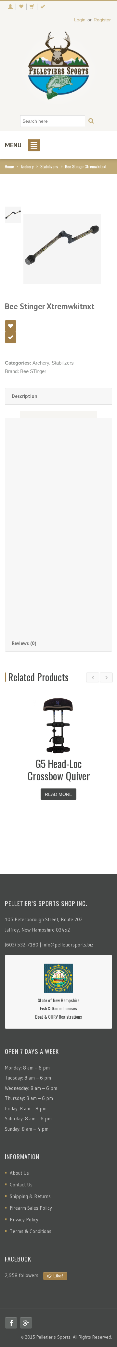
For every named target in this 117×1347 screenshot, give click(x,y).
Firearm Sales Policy (31, 1208)
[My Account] (10, 7)
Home (9, 166)
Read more (58, 794)
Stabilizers (49, 166)
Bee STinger (33, 371)
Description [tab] (24, 396)
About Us (19, 1173)
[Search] (91, 121)
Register (102, 19)
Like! (57, 1275)
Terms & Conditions (30, 1231)
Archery (27, 166)
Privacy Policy (24, 1220)
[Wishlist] (21, 7)
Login (79, 19)
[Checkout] (42, 7)
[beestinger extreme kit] (13, 214)
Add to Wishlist (10, 326)
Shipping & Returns (30, 1196)
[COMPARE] (10, 337)
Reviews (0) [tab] (24, 643)
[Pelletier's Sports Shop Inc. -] (58, 68)
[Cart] (31, 7)
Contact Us (21, 1185)
